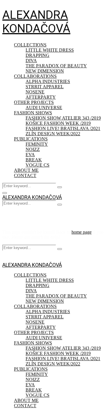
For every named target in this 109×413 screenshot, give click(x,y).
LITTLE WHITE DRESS (50, 50)
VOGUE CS (37, 165)
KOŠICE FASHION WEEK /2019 (58, 123)
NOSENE (35, 91)
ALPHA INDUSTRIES (48, 81)
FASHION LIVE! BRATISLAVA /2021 (63, 128)
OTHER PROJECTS (34, 102)
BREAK (34, 159)
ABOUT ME (26, 170)
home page (82, 232)
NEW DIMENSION (45, 70)
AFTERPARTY (41, 97)
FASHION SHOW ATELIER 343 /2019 (63, 118)
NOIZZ (33, 149)
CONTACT (25, 175)
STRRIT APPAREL (45, 86)
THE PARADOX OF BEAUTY (56, 65)
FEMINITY (37, 144)
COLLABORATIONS (35, 76)
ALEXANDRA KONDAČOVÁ (36, 21)
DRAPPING (37, 55)
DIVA (31, 60)
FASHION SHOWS (33, 112)
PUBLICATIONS (31, 138)
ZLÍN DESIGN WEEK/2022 (53, 133)
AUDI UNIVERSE (44, 107)
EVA (30, 154)
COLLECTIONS (30, 44)
